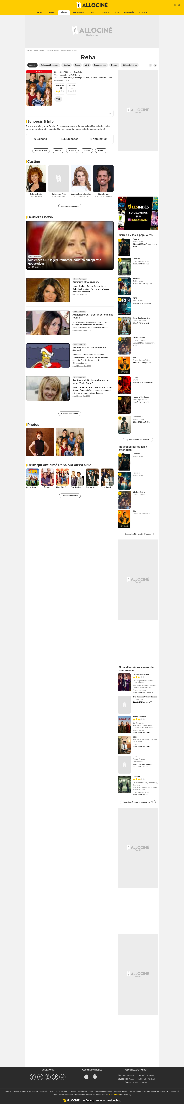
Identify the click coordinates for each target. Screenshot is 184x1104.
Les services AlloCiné (151, 1091)
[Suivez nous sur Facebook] (33, 1077)
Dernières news (40, 217)
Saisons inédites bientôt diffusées (138, 534)
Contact (8, 1091)
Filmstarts (122, 1075)
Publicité (43, 1091)
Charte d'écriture (135, 1091)
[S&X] (124, 745)
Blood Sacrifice (139, 717)
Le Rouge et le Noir (141, 674)
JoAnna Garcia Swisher (101, 78)
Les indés (129, 12)
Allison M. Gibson (71, 75)
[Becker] (47, 477)
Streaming (78, 12)
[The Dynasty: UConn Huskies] (124, 705)
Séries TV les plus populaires (49, 50)
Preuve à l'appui (92, 487)
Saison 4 (72, 151)
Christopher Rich (81, 78)
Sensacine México (133, 1082)
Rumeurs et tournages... (86, 282)
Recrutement (33, 1091)
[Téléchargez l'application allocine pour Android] (96, 1076)
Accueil (29, 50)
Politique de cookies (68, 1091)
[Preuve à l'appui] (92, 477)
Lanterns (136, 259)
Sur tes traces (138, 417)
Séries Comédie (66, 50)
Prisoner (136, 278)
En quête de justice (107, 487)
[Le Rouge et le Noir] (124, 682)
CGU (51, 1091)
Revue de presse (120, 1091)
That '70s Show (62, 487)
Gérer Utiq (165, 1091)
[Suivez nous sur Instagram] (48, 1077)
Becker (47, 487)
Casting (33, 161)
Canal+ (143, 12)
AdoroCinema (144, 1079)
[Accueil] (92, 5)
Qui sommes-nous (19, 1091)
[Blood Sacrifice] (124, 724)
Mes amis (72, 85)
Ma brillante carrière (141, 318)
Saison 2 (101, 151)
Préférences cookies (85, 1091)
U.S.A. (66, 81)
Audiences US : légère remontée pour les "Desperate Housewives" (64, 261)
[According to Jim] (32, 477)
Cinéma (51, 12)
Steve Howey (103, 194)
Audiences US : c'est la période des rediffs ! (92, 316)
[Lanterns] (124, 784)
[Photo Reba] (40, 442)
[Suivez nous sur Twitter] (40, 1077)
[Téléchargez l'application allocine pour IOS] (88, 1076)
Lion (135, 757)
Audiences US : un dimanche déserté (89, 349)
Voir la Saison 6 (41, 151)
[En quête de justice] (107, 477)
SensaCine (143, 1075)
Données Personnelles (103, 1091)
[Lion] (124, 765)
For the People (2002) (77, 487)
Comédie (78, 72)
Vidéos (105, 12)
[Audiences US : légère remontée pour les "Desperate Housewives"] (70, 245)
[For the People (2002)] (77, 477)
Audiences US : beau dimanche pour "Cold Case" (90, 382)
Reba (88, 57)
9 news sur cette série (69, 414)
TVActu (93, 12)
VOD (117, 12)
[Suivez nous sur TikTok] (55, 1077)
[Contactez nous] (62, 1077)
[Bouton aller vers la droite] (155, 65)
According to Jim (32, 487)
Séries (64, 12)
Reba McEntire (65, 78)
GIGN (135, 298)
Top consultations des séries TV (138, 440)
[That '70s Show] (62, 477)
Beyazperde (123, 1079)
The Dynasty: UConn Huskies (145, 697)
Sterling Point (139, 338)
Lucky (135, 377)
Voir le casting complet (70, 206)
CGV (56, 1091)
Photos (33, 425)
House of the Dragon (141, 397)
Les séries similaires (70, 496)
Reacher (136, 239)
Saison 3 (87, 151)
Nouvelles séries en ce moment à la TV (138, 802)
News (39, 12)
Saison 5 (58, 151)
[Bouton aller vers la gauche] (150, 65)
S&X (135, 737)
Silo (134, 358)
